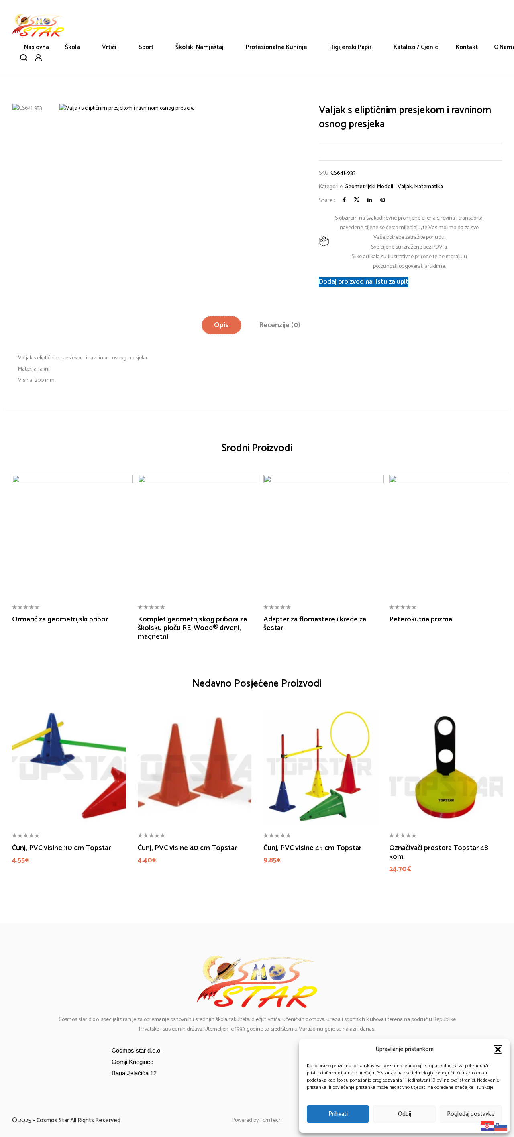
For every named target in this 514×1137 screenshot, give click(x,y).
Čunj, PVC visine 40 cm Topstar (187, 848)
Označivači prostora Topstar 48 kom (438, 852)
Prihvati (338, 1114)
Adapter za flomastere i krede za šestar (314, 624)
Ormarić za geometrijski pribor (60, 619)
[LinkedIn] (369, 200)
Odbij (404, 1114)
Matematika (428, 187)
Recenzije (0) (279, 325)
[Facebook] (344, 200)
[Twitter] (356, 200)
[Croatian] (487, 1126)
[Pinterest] (382, 200)
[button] (498, 1049)
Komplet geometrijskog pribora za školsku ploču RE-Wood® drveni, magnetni (192, 628)
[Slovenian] (501, 1126)
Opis (221, 325)
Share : (327, 200)
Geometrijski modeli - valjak (378, 187)
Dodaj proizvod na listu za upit (363, 282)
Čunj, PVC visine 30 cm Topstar (61, 848)
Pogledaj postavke (471, 1114)
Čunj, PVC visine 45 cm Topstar (312, 848)
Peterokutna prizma (420, 619)
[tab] (221, 325)
